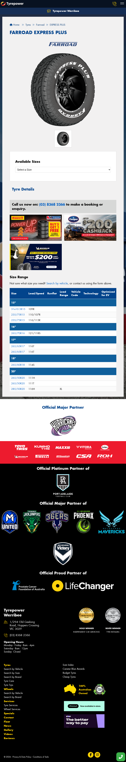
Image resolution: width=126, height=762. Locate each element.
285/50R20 (18, 389)
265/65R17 (18, 346)
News (7, 725)
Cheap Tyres (69, 676)
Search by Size (12, 673)
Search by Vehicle (13, 669)
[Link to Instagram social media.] (97, 755)
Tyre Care (9, 681)
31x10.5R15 (18, 309)
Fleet (7, 721)
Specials (9, 713)
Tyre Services (11, 705)
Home (15, 24)
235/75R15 (18, 314)
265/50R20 (18, 378)
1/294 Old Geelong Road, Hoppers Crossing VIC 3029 (24, 625)
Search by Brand (12, 677)
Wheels (8, 689)
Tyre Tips (8, 685)
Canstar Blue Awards (74, 668)
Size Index (68, 665)
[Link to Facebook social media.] (90, 755)
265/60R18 (18, 364)
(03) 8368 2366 (52, 204)
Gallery (8, 730)
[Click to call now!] (114, 4)
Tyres (7, 665)
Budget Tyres (69, 672)
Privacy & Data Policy (22, 757)
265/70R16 (18, 333)
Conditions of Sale (41, 757)
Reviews (9, 738)
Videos (8, 734)
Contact (9, 717)
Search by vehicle (57, 283)
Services (9, 701)
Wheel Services (12, 709)
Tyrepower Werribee (65, 11)
